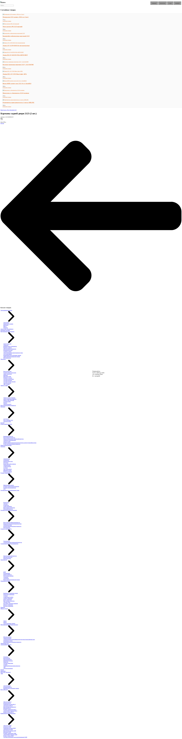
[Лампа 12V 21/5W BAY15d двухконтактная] (14, 42)
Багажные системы (5, 330)
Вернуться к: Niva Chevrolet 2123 (8, 110)
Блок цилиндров (7, 371)
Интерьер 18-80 (7, 732)
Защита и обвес (4, 385)
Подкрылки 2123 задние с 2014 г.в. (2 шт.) (16, 17)
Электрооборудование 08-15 (10, 710)
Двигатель (3, 359)
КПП (4, 572)
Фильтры (5, 327)
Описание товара (7, 21)
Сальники (5, 577)
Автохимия (6, 322)
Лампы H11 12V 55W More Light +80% (15, 74)
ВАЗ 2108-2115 (4, 689)
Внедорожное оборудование (7, 331)
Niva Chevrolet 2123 (8, 420)
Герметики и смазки (8, 323)
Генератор (5, 656)
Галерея (177, 3)
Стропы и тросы (7, 351)
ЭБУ (4, 667)
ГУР (4, 489)
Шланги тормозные (8, 604)
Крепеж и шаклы (7, 347)
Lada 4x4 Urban (7, 421)
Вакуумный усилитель (8, 601)
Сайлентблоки (6, 465)
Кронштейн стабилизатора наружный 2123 (16, 36)
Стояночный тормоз (8, 597)
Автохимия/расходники (6, 310)
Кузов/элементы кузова (6, 424)
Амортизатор (6, 458)
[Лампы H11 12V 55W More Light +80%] (13, 71)
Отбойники (6, 460)
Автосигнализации (8, 668)
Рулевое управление (5, 473)
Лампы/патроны (7, 638)
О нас (170, 3)
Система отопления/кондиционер (9, 510)
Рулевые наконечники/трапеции (11, 486)
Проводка (5, 662)
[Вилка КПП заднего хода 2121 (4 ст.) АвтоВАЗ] (15, 80)
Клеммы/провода (7, 687)
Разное (2, 669)
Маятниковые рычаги (8, 485)
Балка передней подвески (9, 464)
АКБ (2, 673)
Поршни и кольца (7, 377)
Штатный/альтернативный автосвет (9, 624)
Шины (5, 622)
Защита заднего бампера (9, 397)
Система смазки (7, 383)
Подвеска (3, 446)
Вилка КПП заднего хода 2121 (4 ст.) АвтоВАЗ (17, 83)
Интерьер (3, 406)
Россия (2, 123)
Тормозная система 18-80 (9, 728)
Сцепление (6, 578)
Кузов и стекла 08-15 (8, 712)
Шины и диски (4, 608)
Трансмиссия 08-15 (8, 705)
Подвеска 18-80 (7, 727)
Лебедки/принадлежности (9, 349)
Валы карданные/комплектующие (11, 579)
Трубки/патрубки (7, 525)
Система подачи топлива (9, 381)
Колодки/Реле (6, 658)
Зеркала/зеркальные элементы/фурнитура (13, 439)
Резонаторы (6, 502)
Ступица (5, 467)
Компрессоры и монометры (10, 346)
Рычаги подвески (7, 471)
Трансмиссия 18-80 (8, 729)
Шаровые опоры (7, 470)
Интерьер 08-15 (7, 708)
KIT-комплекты (7, 358)
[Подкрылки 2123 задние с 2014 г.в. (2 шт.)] (13, 14)
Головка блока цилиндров (9, 372)
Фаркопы (3, 607)
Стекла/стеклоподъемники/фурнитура (12, 542)
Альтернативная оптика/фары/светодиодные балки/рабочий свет (19, 639)
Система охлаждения (8, 379)
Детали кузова (6, 441)
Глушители (6, 505)
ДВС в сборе (6, 384)
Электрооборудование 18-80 (10, 734)
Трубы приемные (7, 506)
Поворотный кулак (8, 461)
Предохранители (7, 659)
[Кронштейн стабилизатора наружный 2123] (14, 33)
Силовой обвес (7, 401)
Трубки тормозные (8, 598)
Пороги (5, 402)
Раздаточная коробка (8, 575)
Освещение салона (8, 640)
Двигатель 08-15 (7, 701)
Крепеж (2, 422)
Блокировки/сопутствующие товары (12, 355)
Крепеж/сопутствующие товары (11, 688)
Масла (4, 326)
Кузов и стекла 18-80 (8, 736)
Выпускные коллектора (9, 507)
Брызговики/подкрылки (9, 437)
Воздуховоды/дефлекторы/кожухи (11, 522)
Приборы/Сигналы (8, 660)
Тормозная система (5, 581)
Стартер (5, 664)
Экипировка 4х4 (5, 643)
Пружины (5, 462)
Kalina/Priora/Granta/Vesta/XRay (8, 713)
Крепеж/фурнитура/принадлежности (12, 642)
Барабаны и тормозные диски (10, 593)
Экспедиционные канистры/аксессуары (13, 352)
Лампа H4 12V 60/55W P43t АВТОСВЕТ (15, 55)
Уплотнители (6, 541)
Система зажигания (8, 663)
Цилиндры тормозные (8, 594)
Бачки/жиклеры (7, 558)
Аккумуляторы (7, 685)
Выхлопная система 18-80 (9, 730)
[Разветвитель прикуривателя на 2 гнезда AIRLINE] (15, 99)
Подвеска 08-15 (7, 703)
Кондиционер (6, 527)
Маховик (5, 375)
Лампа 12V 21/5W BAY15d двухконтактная (16, 45)
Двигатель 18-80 (7, 725)
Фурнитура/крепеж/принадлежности (12, 526)
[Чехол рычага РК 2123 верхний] (11, 23)
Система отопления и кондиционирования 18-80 (15, 737)
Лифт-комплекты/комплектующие (11, 356)
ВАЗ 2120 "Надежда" (6, 672)
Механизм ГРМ (7, 376)
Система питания (7, 380)
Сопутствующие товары (9, 623)
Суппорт (5, 595)
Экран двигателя (7, 374)
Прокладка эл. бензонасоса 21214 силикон (16, 93)
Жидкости (5, 325)
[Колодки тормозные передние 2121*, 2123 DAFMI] (15, 61)
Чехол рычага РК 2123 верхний (12, 26)
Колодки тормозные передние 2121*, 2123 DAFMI (18, 64)
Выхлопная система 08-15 (9, 707)
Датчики (5, 503)
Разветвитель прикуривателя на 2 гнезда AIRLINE (18, 102)
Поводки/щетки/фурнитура (10, 556)
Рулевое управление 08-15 (9, 709)
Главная (154, 3)
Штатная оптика (7, 637)
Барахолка (3, 671)
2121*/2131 (6, 419)
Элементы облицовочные (9, 440)
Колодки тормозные (8, 606)
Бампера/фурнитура (8, 436)
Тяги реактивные (7, 469)
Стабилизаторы (7, 466)
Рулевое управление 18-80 (9, 733)
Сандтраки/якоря (7, 354)
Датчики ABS (6, 602)
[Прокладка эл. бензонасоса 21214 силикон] (13, 90)
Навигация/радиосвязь (6, 445)
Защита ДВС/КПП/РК (8, 400)
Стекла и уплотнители (6, 528)
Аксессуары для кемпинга (7, 329)
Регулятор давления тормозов (10, 603)
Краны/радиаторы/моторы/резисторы (12, 523)
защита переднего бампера (9, 399)
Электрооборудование (6, 644)
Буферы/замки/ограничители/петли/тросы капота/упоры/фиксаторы (19, 442)
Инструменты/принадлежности (8, 405)
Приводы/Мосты (7, 574)
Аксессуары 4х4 (7, 343)
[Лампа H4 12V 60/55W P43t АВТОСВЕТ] (13, 52)
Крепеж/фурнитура (8, 509)
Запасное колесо (7, 404)
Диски (5, 620)
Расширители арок (7, 350)
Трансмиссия (4, 559)
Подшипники (6, 573)
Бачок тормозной (7, 599)
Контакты (162, 3)
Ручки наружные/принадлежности (11, 444)
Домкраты (5, 345)
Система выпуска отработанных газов (10, 490)
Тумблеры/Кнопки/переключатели (11, 665)
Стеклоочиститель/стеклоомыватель (9, 543)
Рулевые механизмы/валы (9, 487)
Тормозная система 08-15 (9, 704)
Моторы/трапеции (7, 557)
